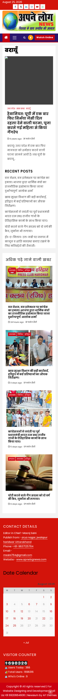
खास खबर (20, 108)
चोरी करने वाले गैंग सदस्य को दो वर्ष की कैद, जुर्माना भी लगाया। (29, 497)
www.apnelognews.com (31, 559)
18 (14, 618)
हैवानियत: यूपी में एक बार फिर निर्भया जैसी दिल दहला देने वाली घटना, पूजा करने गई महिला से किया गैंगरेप (29, 123)
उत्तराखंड (12, 270)
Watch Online (44, 37)
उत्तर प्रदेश (11, 108)
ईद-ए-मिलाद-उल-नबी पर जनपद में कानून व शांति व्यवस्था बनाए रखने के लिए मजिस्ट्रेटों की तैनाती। (27, 241)
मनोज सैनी (30, 138)
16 (51, 611)
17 (7, 618)
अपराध (12, 458)
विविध (20, 270)
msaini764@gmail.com (17, 555)
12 (22, 611)
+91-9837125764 (23, 546)
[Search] (24, 37)
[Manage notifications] (50, 691)
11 (14, 611)
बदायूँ (28, 108)
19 (22, 618)
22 (43, 618)
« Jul (26, 642)
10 (7, 611)
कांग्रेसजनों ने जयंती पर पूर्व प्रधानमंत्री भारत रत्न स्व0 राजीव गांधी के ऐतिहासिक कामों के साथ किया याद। (27, 216)
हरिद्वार (27, 270)
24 (7, 625)
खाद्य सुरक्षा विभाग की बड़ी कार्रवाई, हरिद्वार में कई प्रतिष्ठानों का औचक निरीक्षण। (25, 201)
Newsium (32, 695)
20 (29, 618)
